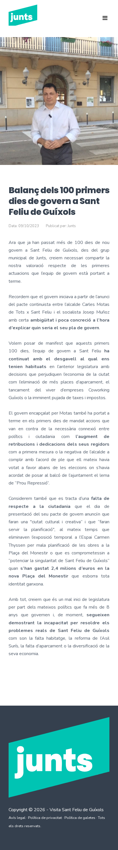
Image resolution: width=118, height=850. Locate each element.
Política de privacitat (45, 817)
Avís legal (17, 817)
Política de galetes (79, 817)
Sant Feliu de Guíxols (83, 810)
